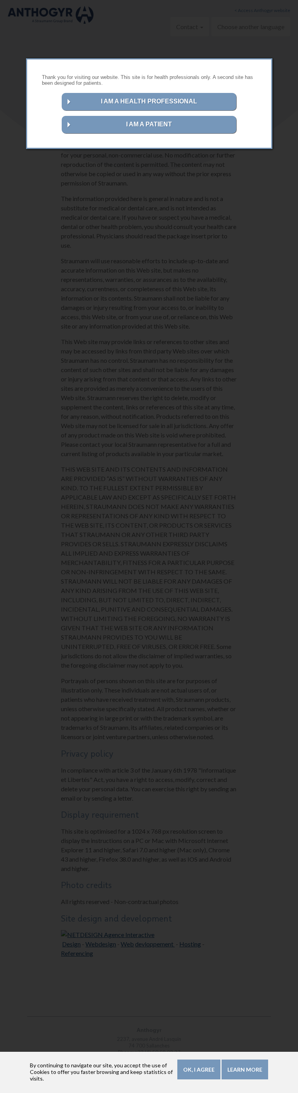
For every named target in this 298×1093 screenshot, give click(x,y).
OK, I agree (199, 1069)
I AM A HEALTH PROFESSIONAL (149, 101)
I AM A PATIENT (149, 124)
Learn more (244, 1069)
